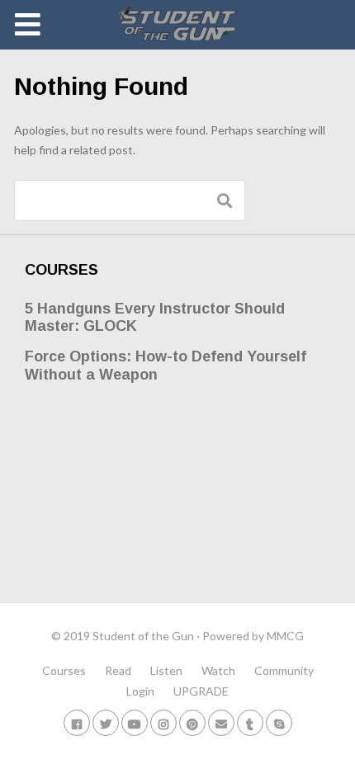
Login (140, 691)
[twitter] (105, 722)
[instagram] (163, 722)
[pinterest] (192, 722)
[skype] (279, 722)
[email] (221, 722)
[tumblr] (250, 722)
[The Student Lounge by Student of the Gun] (178, 25)
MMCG (285, 636)
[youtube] (134, 722)
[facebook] (77, 722)
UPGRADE (201, 691)
